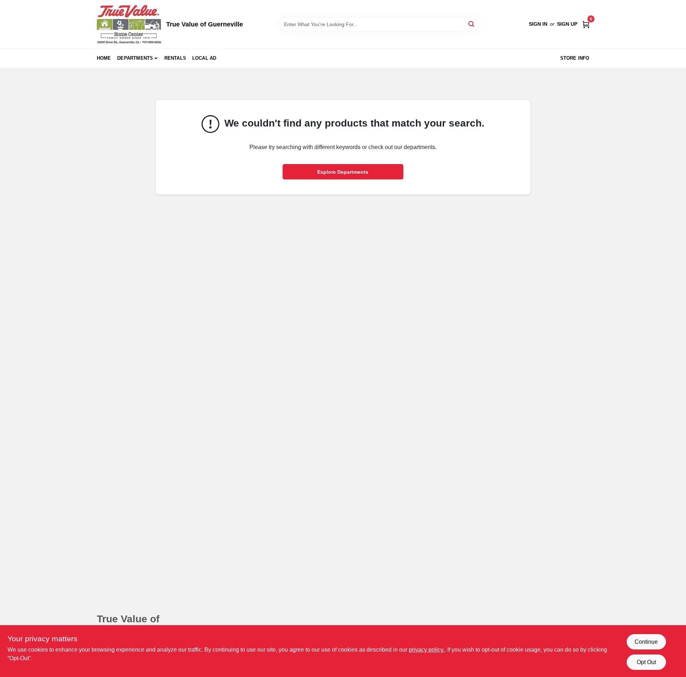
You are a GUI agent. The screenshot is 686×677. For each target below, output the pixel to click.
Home (104, 58)
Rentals (175, 58)
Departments (135, 58)
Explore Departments (342, 172)
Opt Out (646, 662)
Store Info (575, 58)
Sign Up (567, 24)
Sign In (538, 24)
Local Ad (204, 58)
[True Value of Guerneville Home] (129, 24)
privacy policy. (426, 650)
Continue (646, 642)
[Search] (472, 24)
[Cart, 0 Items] (586, 24)
